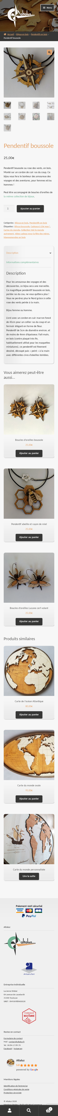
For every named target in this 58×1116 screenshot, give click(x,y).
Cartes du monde (12, 230)
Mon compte (9, 1110)
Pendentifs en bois (39, 34)
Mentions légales (11, 1105)
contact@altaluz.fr (17, 1042)
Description (12, 253)
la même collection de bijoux (19, 196)
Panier (45, 1108)
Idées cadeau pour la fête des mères (32, 234)
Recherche (29, 1110)
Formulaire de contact (13, 1038)
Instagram (18, 1049)
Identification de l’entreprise (16, 1086)
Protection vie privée (12, 1093)
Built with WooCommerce (31, 1105)
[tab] (28, 253)
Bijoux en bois (22, 34)
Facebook (8, 1049)
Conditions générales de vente (16, 1089)
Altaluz (20, 1060)
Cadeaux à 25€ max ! (40, 226)
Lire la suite (29, 876)
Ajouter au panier (30, 208)
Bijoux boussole (22, 226)
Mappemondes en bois (15, 237)
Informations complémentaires (22, 262)
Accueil (10, 34)
